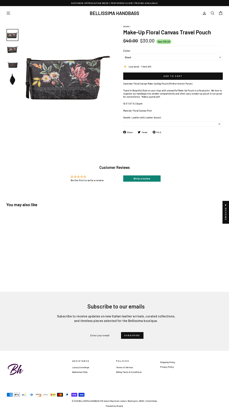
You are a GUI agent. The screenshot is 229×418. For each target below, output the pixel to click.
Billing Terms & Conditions (129, 372)
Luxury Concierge (80, 367)
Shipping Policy (167, 362)
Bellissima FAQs (80, 372)
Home (126, 26)
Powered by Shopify (114, 406)
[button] (62, 388)
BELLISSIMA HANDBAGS (114, 13)
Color (127, 50)
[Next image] (24, 122)
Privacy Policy (167, 367)
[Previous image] (22, 122)
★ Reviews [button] (225, 212)
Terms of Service (124, 367)
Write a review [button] (142, 178)
